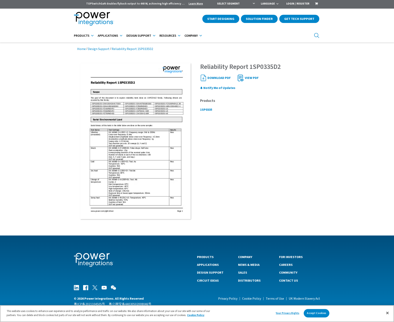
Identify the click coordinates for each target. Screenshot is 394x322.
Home (81, 49)
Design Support (138, 35)
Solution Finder (259, 19)
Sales (242, 272)
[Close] (387, 312)
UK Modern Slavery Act (304, 298)
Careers (286, 265)
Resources (167, 35)
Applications (108, 35)
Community (288, 272)
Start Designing (220, 19)
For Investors (291, 257)
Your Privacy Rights (287, 313)
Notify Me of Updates (219, 88)
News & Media (249, 265)
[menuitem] (316, 4)
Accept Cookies (316, 313)
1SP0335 (206, 109)
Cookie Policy (251, 298)
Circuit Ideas (208, 280)
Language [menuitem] (268, 3)
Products (81, 35)
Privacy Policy (227, 298)
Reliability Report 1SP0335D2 (132, 49)
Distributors (249, 280)
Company (191, 35)
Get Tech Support (299, 19)
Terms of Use (275, 298)
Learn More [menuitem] (196, 3)
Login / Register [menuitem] (297, 3)
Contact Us (288, 280)
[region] (197, 313)
